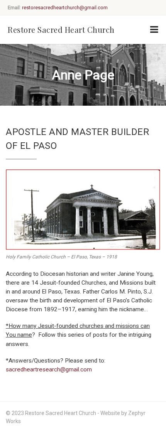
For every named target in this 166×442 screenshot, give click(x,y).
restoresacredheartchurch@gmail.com (65, 7)
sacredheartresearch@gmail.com (49, 369)
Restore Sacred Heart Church (61, 29)
